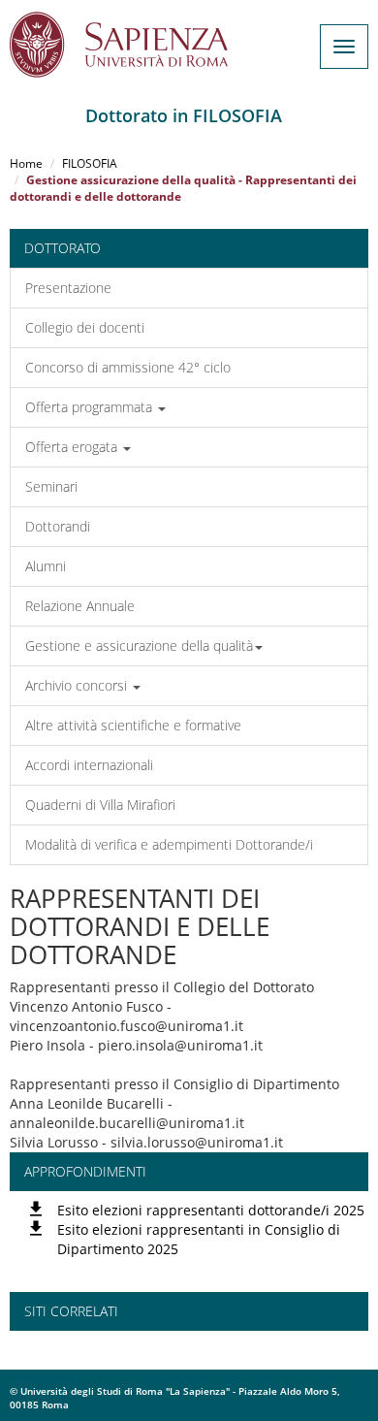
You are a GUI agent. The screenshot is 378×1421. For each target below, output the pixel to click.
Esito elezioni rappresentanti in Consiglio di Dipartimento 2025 (198, 1239)
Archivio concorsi (78, 685)
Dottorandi (57, 526)
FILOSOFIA (89, 163)
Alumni (45, 566)
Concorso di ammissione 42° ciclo (128, 367)
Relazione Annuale (80, 606)
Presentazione (68, 287)
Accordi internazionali (89, 765)
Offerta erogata (73, 446)
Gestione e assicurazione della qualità (139, 645)
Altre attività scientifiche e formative (133, 725)
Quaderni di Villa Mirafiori (100, 804)
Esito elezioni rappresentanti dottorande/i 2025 (210, 1210)
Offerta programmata (90, 407)
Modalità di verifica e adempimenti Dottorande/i (169, 844)
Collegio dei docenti (84, 327)
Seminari (51, 486)
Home (26, 163)
